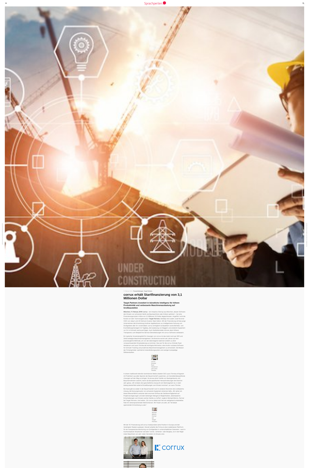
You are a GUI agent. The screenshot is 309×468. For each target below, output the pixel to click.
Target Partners (148, 291)
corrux (145, 312)
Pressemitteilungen (138, 291)
